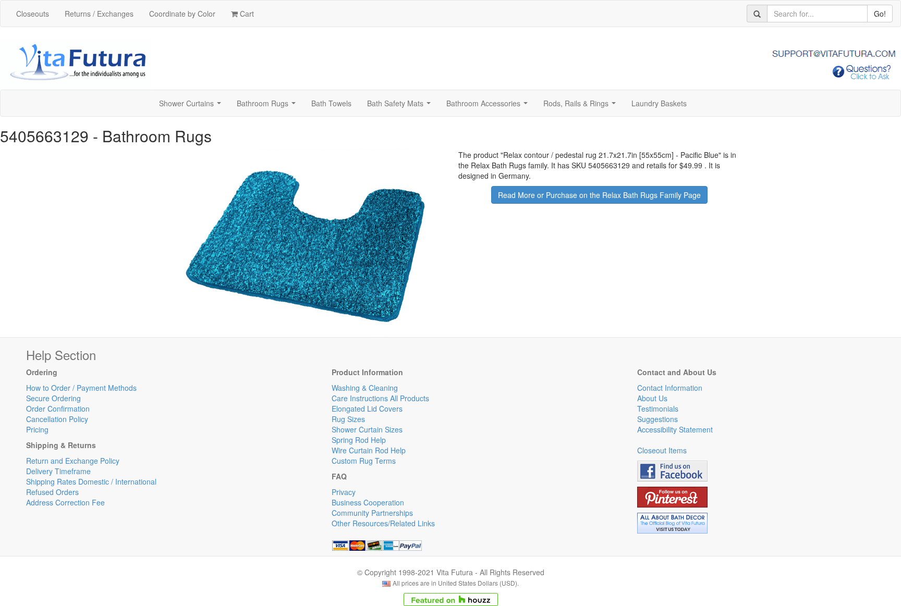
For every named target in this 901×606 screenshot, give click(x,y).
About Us (652, 398)
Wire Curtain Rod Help (369, 450)
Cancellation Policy (57, 419)
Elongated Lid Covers (367, 408)
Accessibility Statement (675, 429)
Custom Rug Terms (364, 460)
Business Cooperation (368, 502)
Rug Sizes (348, 419)
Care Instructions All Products (380, 398)
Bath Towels (331, 103)
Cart (246, 13)
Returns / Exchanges (99, 13)
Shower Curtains (192, 106)
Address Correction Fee (65, 502)
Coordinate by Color (182, 13)
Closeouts (32, 13)
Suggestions (657, 419)
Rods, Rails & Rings (581, 106)
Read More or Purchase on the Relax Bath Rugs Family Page (599, 195)
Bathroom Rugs (268, 106)
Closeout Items (662, 450)
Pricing (37, 429)
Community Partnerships (372, 513)
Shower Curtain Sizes (367, 429)
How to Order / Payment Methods (81, 387)
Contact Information (669, 387)
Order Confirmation (58, 408)
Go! (880, 13)
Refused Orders (52, 492)
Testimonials (657, 408)
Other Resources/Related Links (383, 523)
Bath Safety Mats (401, 106)
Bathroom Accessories (489, 106)
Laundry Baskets (659, 103)
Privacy (344, 492)
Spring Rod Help (359, 440)
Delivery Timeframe (58, 471)
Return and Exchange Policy (72, 460)
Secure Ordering (53, 398)
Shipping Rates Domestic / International (91, 481)
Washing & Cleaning (365, 387)
